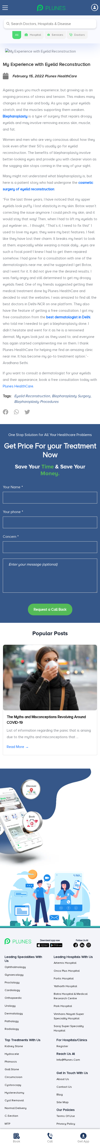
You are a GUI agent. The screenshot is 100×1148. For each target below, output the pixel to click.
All (16, 35)
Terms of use (66, 1116)
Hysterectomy (14, 1093)
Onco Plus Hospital (67, 971)
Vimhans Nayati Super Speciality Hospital (69, 1016)
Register (62, 1046)
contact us (64, 1087)
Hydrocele (12, 1054)
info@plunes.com (68, 1060)
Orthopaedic (13, 998)
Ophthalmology (15, 967)
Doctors (79, 35)
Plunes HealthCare (18, 386)
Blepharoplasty (15, 116)
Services (57, 35)
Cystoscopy (13, 1085)
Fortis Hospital (63, 978)
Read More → (18, 746)
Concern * (11, 536)
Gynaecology (14, 975)
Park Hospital (63, 1006)
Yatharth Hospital (65, 986)
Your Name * (13, 487)
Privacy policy (66, 1124)
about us (63, 1079)
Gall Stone (12, 1069)
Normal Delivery (16, 1108)
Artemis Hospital (65, 963)
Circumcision (13, 1077)
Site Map (62, 1102)
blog (60, 1094)
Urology (10, 1006)
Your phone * (13, 512)
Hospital (35, 35)
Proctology (12, 982)
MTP (7, 1124)
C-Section (11, 1116)
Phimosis (11, 1061)
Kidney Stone (14, 1046)
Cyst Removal (14, 1100)
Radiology (12, 1029)
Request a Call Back (50, 609)
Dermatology (14, 1013)
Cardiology (12, 990)
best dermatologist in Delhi (68, 317)
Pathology (12, 1021)
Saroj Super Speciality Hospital (69, 1028)
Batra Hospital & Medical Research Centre (70, 996)
